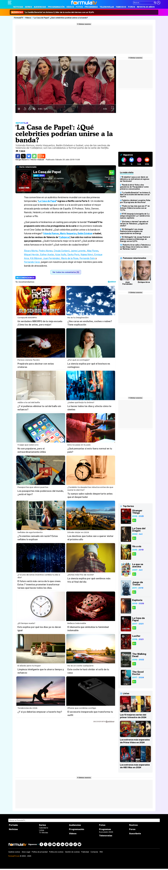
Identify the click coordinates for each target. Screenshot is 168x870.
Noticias (18, 6)
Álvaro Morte (31, 250)
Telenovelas (107, 6)
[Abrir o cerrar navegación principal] (9, 2)
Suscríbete (135, 833)
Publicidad (85, 852)
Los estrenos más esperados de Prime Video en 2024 (135, 741)
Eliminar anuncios (85, 24)
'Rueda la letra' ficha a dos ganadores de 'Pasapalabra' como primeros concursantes (134, 186)
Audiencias (40, 6)
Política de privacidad (40, 852)
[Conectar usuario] (158, 2)
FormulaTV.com (14, 856)
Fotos (79, 6)
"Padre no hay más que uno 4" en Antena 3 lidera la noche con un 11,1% (135, 208)
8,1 (134, 608)
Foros (131, 6)
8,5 (134, 628)
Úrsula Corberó (61, 250)
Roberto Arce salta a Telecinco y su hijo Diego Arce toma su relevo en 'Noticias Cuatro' (135, 246)
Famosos (121, 6)
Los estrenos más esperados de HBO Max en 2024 (135, 766)
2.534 (100, 186)
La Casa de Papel (47, 171)
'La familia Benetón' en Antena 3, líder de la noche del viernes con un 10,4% (53, 12)
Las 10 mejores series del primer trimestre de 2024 (133, 716)
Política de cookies (56, 852)
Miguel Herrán (31, 254)
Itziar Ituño (60, 254)
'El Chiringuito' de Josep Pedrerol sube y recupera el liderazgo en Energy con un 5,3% (135, 239)
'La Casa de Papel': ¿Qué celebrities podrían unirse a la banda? (60, 17)
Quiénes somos (14, 852)
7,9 (134, 664)
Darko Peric (73, 254)
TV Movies (43, 832)
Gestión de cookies (72, 852)
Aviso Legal (26, 852)
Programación (56, 6)
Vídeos (70, 6)
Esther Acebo (47, 254)
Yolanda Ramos (51, 233)
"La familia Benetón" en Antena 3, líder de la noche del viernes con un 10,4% (135, 194)
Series (28, 6)
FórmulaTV (18, 17)
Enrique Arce (144, 282)
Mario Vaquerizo (68, 233)
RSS (101, 852)
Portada (13, 825)
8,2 (134, 592)
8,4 (134, 554)
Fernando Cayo (32, 262)
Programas (91, 6)
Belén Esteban (85, 233)
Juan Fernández (51, 258)
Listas (41, 830)
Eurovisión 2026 (106, 832)
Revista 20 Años (146, 6)
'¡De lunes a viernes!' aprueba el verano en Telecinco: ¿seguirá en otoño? (134, 223)
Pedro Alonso (46, 250)
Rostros (133, 825)
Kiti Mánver (36, 258)
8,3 (134, 520)
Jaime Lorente (78, 250)
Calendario (43, 827)
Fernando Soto (87, 258)
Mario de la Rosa (69, 258)
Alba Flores (92, 250)
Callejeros (64, 237)
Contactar (94, 852)
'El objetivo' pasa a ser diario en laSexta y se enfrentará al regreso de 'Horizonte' (134, 179)
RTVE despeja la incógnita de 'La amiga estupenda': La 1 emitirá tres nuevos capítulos (135, 215)
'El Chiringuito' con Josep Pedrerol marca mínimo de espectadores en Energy (131, 231)
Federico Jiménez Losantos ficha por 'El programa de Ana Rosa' (135, 201)
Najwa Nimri (87, 254)
